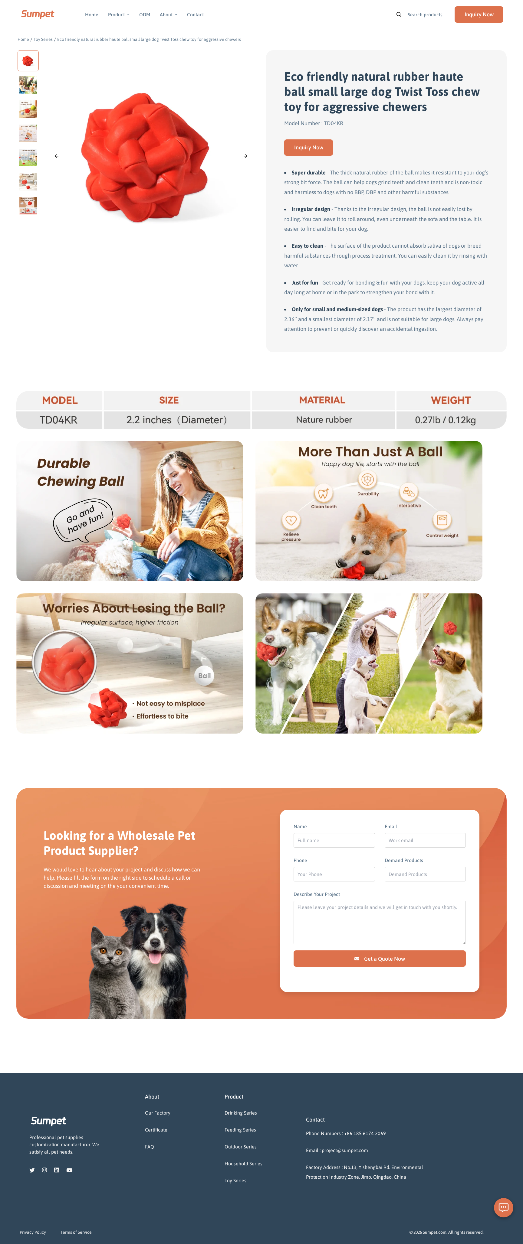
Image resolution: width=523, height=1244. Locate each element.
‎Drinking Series (241, 1112)
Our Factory (157, 1112)
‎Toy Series (235, 1180)
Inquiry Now (308, 147)
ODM (144, 14)
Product (116, 14)
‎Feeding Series (240, 1129)
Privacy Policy (33, 1232)
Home (91, 14)
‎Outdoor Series (241, 1146)
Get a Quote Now (384, 959)
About (166, 14)
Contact (195, 14)
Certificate (156, 1129)
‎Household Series (243, 1163)
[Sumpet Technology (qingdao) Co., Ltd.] (38, 14)
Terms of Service (76, 1232)
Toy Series (43, 39)
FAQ (149, 1146)
